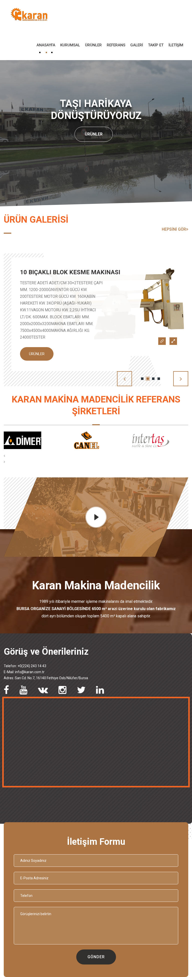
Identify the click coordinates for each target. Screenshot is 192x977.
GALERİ (136, 45)
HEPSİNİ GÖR (174, 229)
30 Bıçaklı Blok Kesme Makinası (70, 272)
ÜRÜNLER (93, 45)
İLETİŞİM (175, 45)
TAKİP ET (156, 45)
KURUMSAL (70, 45)
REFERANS (116, 45)
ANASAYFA (45, 45)
